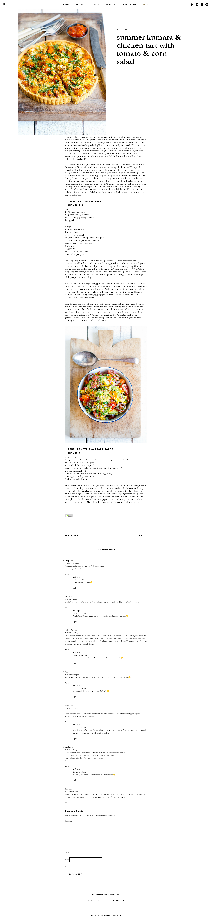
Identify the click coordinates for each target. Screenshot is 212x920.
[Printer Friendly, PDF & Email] (69, 517)
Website (67, 867)
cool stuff (130, 4)
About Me (111, 4)
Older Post (140, 535)
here (95, 167)
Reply (67, 574)
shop (146, 4)
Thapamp (68, 789)
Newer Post (72, 535)
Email (67, 860)
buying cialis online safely (73, 794)
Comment (69, 821)
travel (95, 4)
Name (67, 852)
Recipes (80, 4)
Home (66, 4)
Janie (66, 597)
